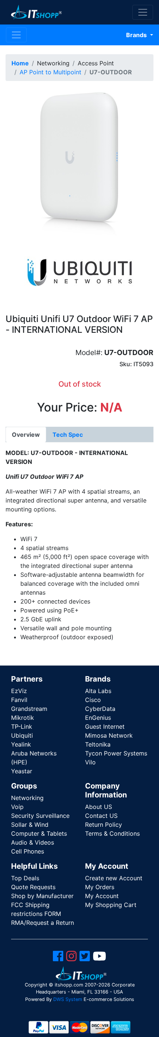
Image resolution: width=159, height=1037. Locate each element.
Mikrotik (22, 717)
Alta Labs (98, 691)
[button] (79, 160)
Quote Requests (33, 887)
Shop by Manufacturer (42, 896)
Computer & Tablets (39, 833)
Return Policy (103, 824)
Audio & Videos (32, 842)
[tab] (26, 434)
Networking (27, 798)
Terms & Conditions (112, 833)
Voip (17, 806)
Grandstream (29, 708)
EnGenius (98, 717)
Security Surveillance (40, 815)
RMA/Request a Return (42, 922)
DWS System (67, 999)
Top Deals (25, 878)
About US (98, 806)
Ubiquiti (22, 735)
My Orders (99, 887)
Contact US (101, 815)
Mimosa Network (109, 735)
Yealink (21, 744)
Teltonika (98, 744)
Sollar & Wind (29, 824)
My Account (102, 896)
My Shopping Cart (110, 904)
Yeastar (21, 771)
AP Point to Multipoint (50, 72)
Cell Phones (27, 851)
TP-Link (21, 726)
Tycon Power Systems (116, 753)
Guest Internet (105, 726)
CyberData (100, 708)
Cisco (93, 699)
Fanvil (19, 699)
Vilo (90, 762)
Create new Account (113, 878)
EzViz (19, 691)
